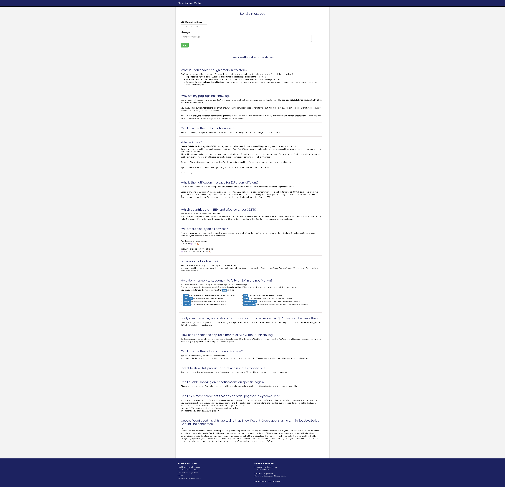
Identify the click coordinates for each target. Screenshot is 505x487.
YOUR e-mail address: (191, 22)
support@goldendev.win (277, 476)
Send (185, 45)
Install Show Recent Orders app (189, 467)
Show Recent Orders (190, 3)
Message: (185, 32)
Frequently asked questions (188, 473)
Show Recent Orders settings (188, 470)
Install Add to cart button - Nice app (267, 481)
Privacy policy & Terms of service (189, 479)
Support (180, 476)
